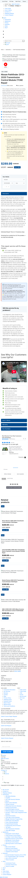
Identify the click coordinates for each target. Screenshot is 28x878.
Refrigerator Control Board (12, 840)
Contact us (7, 11)
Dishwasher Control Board (12, 833)
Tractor (24, 1)
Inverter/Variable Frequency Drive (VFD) (15, 855)
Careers (6, 694)
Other (6, 26)
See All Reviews (6, 437)
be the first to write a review (14, 487)
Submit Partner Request (7, 738)
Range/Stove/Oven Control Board (14, 838)
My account (6, 789)
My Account (23, 696)
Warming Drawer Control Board (13, 843)
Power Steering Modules (11, 822)
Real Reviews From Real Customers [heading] (11, 436)
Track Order (8, 8)
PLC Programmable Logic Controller (14, 856)
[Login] (7, 42)
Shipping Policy (8, 699)
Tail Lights (8, 827)
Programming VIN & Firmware (13, 825)
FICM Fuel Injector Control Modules (14, 811)
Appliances (7, 21)
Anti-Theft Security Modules (12, 799)
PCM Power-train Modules (12, 820)
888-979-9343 (16, 4)
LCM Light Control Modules (12, 817)
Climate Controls (9, 804)
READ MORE (17, 671)
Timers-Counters (9, 859)
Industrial (7, 24)
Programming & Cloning (11, 824)
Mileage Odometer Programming (13, 819)
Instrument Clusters (10, 815)
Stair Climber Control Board (12, 850)
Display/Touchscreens (11, 807)
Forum (21, 694)
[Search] (23, 41)
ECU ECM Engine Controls (12, 809)
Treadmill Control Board (11, 851)
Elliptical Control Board (11, 848)
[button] (23, 438)
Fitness (6, 22)
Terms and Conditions (9, 706)
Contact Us (4, 770)
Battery (7, 801)
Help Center (23, 689)
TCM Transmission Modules (19, 49)
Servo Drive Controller (11, 858)
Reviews (6, 693)
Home (2, 49)
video (5, 67)
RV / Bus (11, 1)
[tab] (7, 474)
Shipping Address (9, 13)
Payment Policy (8, 701)
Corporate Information (9, 689)
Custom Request (9, 15)
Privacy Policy (7, 698)
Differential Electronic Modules (13, 806)
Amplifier (7, 797)
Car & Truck (4, 1)
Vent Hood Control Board (12, 842)
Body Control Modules (11, 802)
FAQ (21, 693)
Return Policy (7, 702)
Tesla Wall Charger (10, 830)
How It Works (8, 10)
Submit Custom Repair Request (9, 716)
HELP (6, 27)
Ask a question (20, 85)
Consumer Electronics (11, 864)
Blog (5, 696)
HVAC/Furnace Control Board (12, 835)
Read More (8, 452)
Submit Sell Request (6, 725)
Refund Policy (7, 704)
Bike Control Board (10, 846)
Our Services (7, 691)
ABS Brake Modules (10, 796)
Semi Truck (17, 1)
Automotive (8, 19)
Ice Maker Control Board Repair (13, 837)
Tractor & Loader (9, 866)
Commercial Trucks (10, 863)
